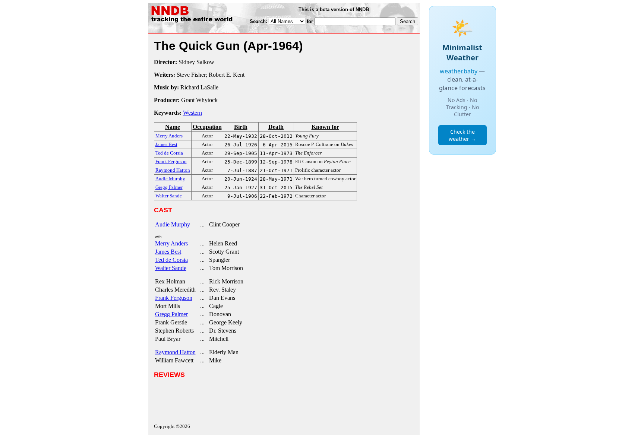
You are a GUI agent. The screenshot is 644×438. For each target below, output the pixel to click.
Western (192, 113)
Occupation (207, 127)
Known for (325, 127)
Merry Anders (171, 243)
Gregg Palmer (171, 314)
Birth (240, 127)
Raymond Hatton (175, 352)
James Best (168, 251)
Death (276, 127)
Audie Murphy (172, 224)
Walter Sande (170, 268)
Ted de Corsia (171, 260)
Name (172, 127)
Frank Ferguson (173, 298)
